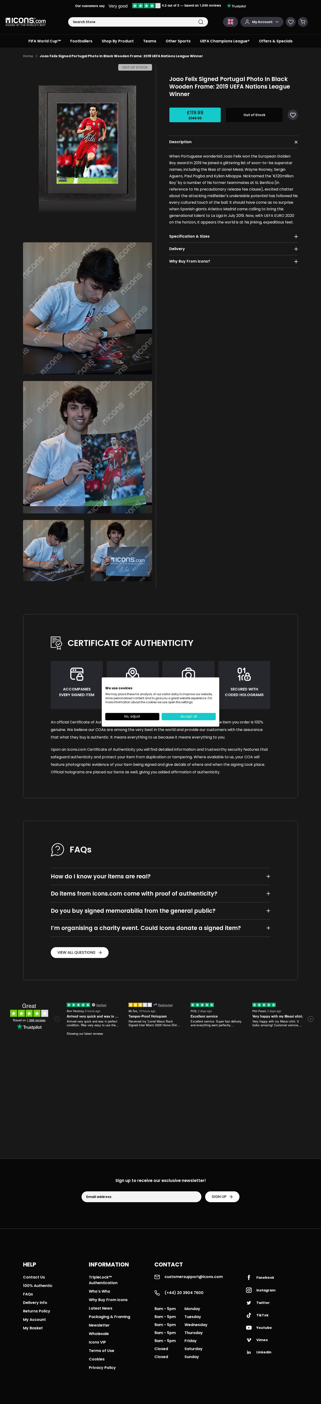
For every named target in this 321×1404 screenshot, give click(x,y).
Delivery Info (35, 1302)
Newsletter (99, 1325)
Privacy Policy (102, 1367)
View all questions (76, 952)
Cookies (97, 1359)
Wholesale (99, 1333)
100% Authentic (37, 1285)
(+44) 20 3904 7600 (184, 1292)
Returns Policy (36, 1311)
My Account (34, 1319)
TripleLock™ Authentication (103, 1280)
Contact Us (34, 1277)
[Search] (200, 22)
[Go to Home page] (26, 22)
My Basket (33, 1328)
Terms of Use (101, 1350)
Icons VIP (97, 1342)
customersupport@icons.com (193, 1276)
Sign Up (219, 1196)
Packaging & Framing (109, 1316)
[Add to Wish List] (293, 115)
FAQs (28, 1294)
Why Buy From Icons (108, 1300)
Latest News (100, 1308)
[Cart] (303, 22)
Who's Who (99, 1291)
